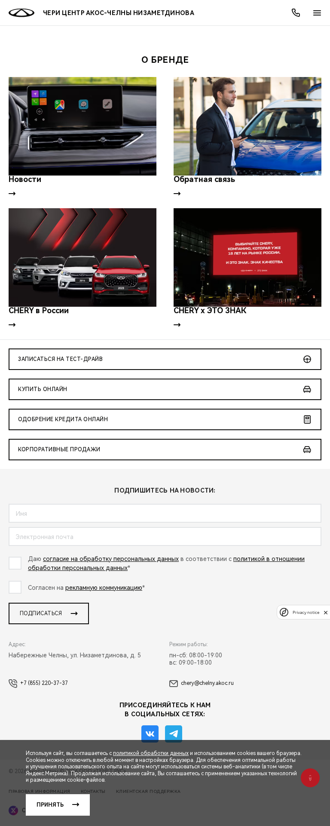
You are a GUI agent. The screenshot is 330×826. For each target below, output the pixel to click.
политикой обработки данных (151, 753)
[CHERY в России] (82, 257)
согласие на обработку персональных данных (111, 558)
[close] (325, 612)
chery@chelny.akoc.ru (207, 683)
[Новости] (82, 126)
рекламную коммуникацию (103, 587)
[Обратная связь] (247, 126)
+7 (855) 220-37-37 (44, 683)
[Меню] (317, 13)
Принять (50, 805)
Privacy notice (306, 612)
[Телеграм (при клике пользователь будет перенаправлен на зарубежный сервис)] (173, 734)
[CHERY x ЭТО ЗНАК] (247, 257)
